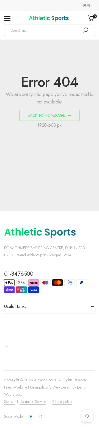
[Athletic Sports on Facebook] (31, 416)
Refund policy (62, 401)
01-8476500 (18, 274)
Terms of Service (33, 401)
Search (9, 401)
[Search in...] (85, 30)
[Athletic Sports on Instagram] (40, 416)
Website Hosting (27, 387)
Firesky (9, 387)
